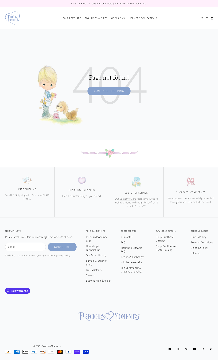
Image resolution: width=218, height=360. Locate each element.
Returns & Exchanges (132, 257)
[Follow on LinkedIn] (211, 349)
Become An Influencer (98, 281)
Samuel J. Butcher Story (96, 263)
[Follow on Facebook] (169, 349)
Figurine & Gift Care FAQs (131, 250)
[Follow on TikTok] (203, 349)
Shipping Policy (199, 248)
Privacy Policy (198, 237)
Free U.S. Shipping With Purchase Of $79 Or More (27, 197)
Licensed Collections (143, 18)
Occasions (118, 18)
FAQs (124, 242)
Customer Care (128, 199)
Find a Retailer (94, 270)
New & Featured (71, 18)
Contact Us (127, 237)
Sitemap (195, 253)
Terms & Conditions (202, 242)
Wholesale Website (131, 262)
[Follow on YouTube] (194, 349)
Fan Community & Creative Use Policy (131, 270)
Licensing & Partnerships (93, 248)
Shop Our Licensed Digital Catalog (166, 248)
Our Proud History (96, 255)
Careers (90, 275)
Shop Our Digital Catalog (165, 239)
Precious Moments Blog (96, 239)
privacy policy (63, 255)
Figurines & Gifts (96, 18)
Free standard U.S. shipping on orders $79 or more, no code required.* (109, 3)
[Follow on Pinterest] (186, 349)
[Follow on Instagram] (178, 349)
